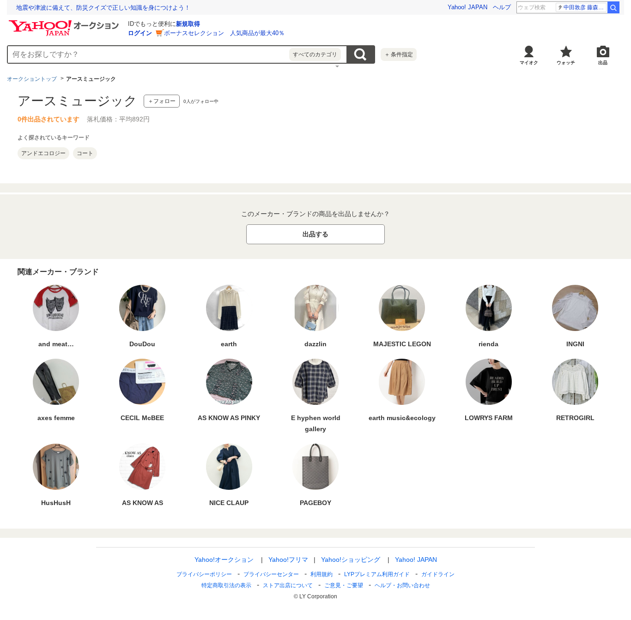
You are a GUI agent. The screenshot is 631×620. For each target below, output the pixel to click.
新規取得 (188, 23)
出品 (602, 62)
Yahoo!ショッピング (350, 559)
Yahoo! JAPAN (467, 7)
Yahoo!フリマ (288, 559)
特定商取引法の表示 (226, 585)
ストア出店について (288, 585)
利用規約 (321, 574)
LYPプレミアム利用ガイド (377, 574)
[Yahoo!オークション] (65, 22)
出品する (315, 234)
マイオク (529, 62)
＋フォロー (162, 101)
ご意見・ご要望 (343, 585)
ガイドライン (438, 574)
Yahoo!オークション (224, 559)
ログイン (140, 33)
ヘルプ (502, 7)
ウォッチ (566, 62)
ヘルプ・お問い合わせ (402, 585)
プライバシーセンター (271, 574)
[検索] (613, 7)
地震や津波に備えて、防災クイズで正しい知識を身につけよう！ (103, 7)
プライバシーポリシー (204, 574)
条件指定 (398, 54)
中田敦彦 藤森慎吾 (585, 7)
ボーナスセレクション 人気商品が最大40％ (224, 33)
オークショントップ (32, 79)
